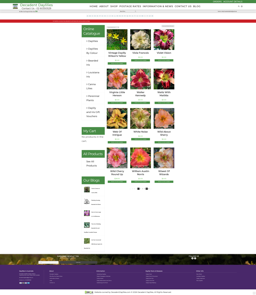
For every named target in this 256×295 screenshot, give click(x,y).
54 (140, 188)
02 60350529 (28, 280)
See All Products (91, 163)
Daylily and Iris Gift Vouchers (93, 112)
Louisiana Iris (92, 74)
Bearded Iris (92, 62)
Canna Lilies (91, 86)
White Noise (140, 131)
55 (142, 188)
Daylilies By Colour (92, 50)
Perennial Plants (92, 98)
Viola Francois (140, 52)
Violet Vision (164, 52)
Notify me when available (117, 63)
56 (144, 188)
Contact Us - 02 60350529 (36, 8)
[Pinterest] (195, 258)
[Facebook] (192, 258)
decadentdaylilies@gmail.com (26, 277)
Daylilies (93, 41)
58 (148, 188)
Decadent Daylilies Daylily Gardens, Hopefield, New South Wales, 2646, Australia (29, 274)
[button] (238, 6)
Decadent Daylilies (36, 5)
